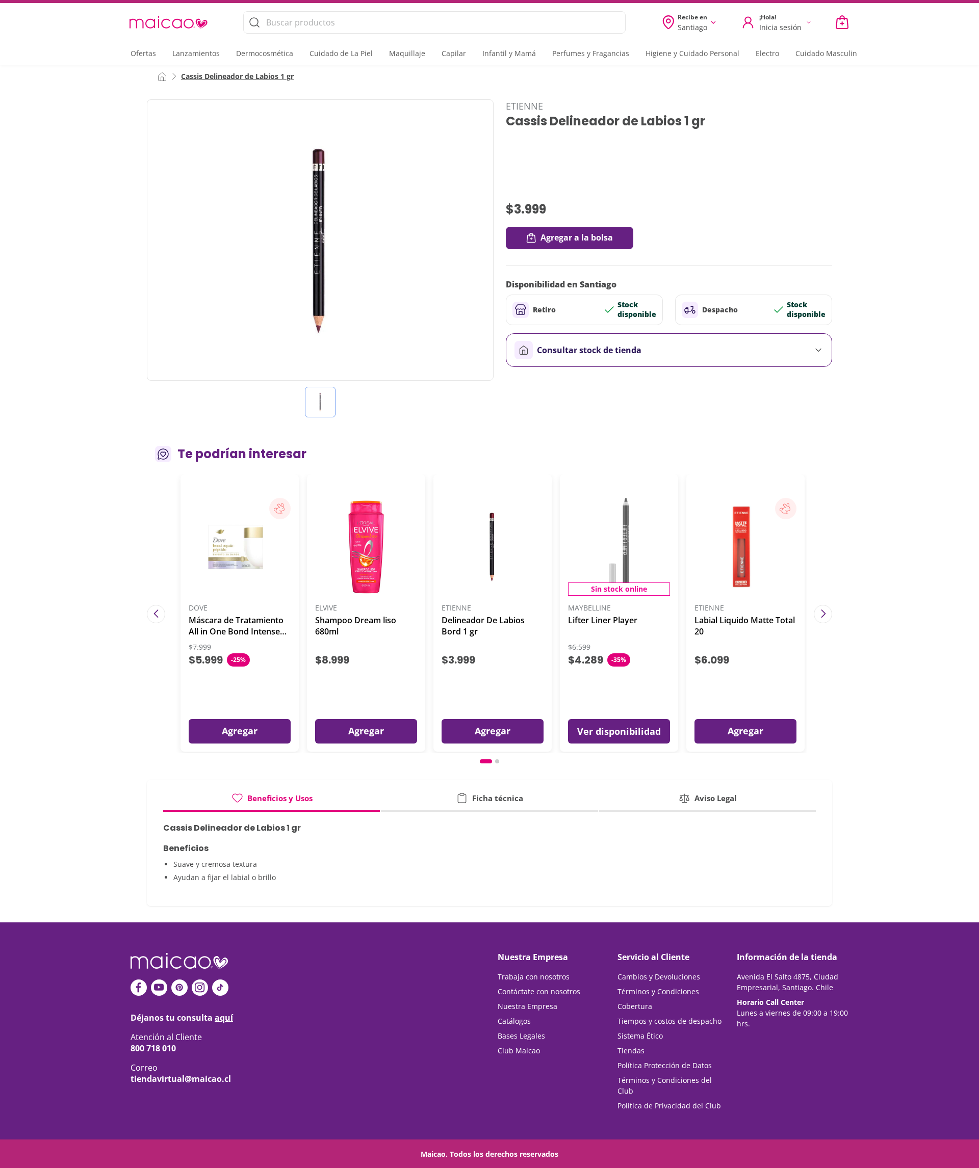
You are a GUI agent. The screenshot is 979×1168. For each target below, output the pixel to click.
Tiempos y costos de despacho (669, 1021)
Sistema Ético (640, 1036)
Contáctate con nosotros (539, 991)
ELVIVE (326, 608)
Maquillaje (407, 53)
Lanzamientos (196, 53)
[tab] (271, 802)
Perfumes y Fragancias (590, 53)
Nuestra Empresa (527, 1006)
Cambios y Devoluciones (658, 976)
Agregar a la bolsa (576, 237)
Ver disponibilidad (619, 731)
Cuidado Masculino (828, 53)
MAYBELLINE (589, 608)
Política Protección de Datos (664, 1065)
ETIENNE (524, 106)
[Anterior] (156, 614)
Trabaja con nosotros (534, 976)
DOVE (198, 608)
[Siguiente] (823, 614)
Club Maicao (519, 1050)
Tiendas (631, 1050)
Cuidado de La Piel (341, 53)
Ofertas (143, 53)
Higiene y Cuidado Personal (692, 53)
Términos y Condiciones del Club (664, 1085)
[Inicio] (162, 76)
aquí (224, 1017)
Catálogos (514, 1021)
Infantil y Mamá (509, 53)
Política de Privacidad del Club (669, 1105)
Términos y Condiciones (658, 991)
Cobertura (634, 1006)
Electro (767, 53)
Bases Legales (521, 1036)
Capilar (454, 53)
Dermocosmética (264, 53)
